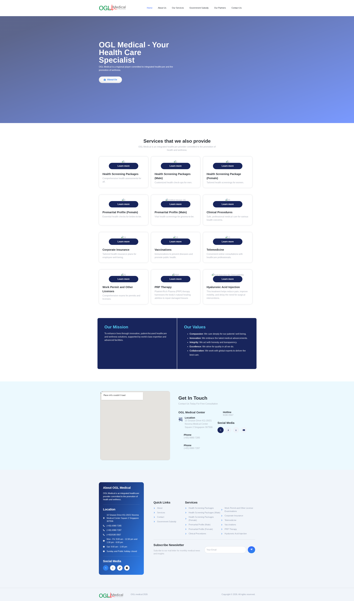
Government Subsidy (199, 8)
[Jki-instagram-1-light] (112, 568)
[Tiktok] (120, 568)
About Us (162, 8)
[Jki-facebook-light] (105, 568)
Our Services (178, 8)
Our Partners (220, 8)
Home (149, 8)
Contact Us (236, 8)
